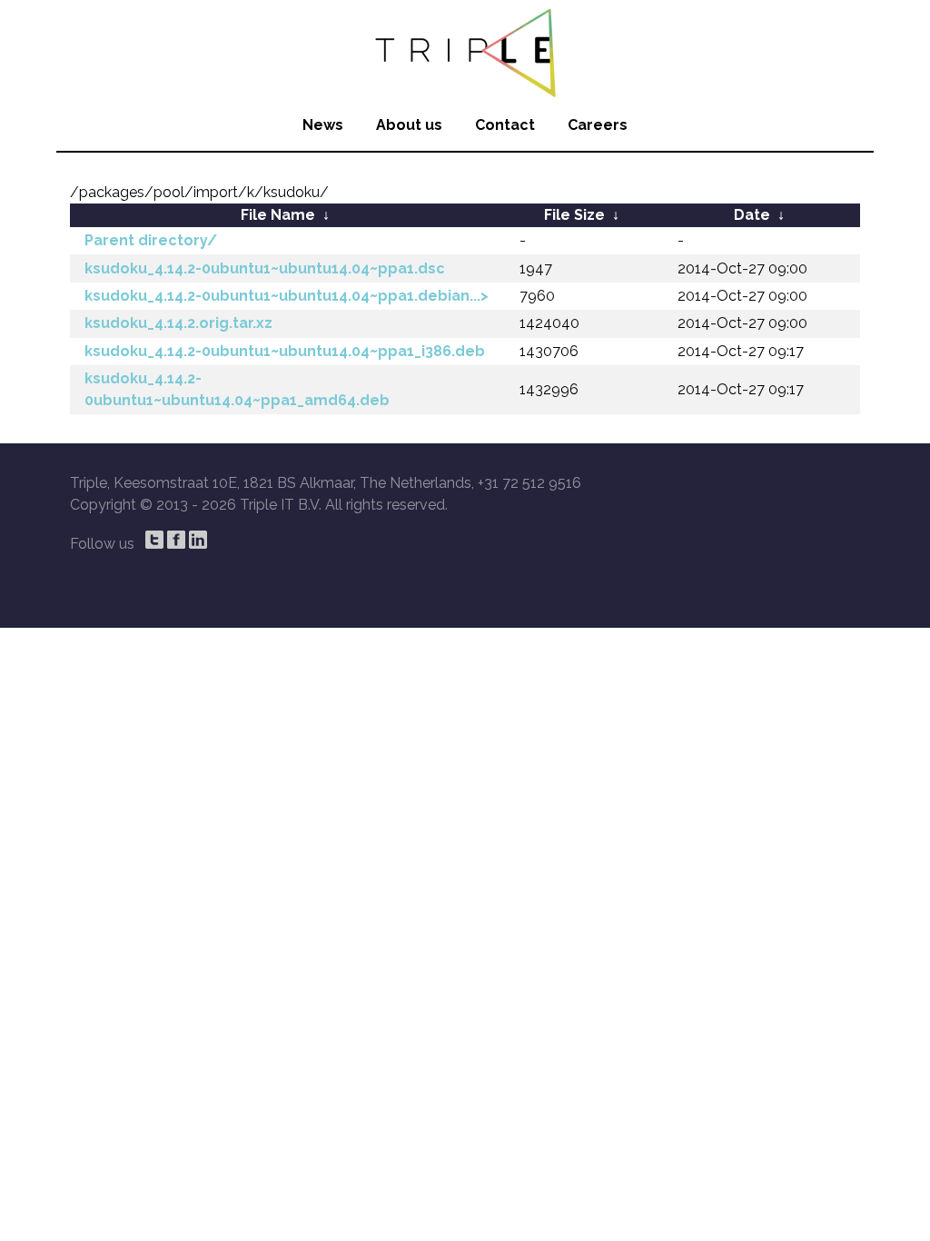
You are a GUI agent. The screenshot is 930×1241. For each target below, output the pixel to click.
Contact (505, 125)
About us (409, 125)
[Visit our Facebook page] (176, 540)
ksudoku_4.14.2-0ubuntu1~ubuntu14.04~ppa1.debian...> (286, 295)
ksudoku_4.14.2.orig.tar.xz (178, 323)
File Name (278, 214)
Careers (598, 125)
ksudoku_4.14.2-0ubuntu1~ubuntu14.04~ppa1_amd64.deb (237, 389)
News (322, 125)
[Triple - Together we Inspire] (465, 50)
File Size (574, 214)
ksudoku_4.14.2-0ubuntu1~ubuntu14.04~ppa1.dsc (264, 268)
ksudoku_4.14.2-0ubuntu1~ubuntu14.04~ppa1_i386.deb (284, 351)
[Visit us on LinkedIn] (198, 540)
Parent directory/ (150, 240)
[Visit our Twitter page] (154, 540)
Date (752, 214)
